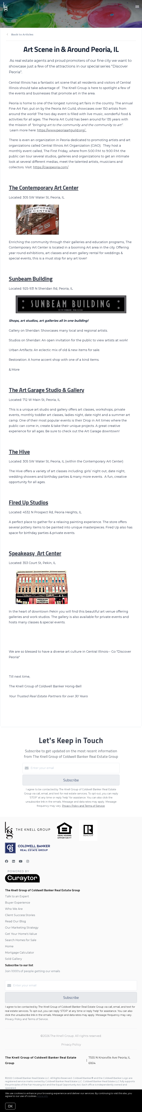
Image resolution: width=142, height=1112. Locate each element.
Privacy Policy (71, 1044)
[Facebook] (6, 861)
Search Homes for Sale (20, 940)
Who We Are (14, 909)
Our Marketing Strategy (21, 927)
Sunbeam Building (30, 278)
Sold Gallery (13, 959)
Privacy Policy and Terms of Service (83, 805)
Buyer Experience (17, 902)
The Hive (19, 451)
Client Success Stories (20, 915)
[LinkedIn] (13, 861)
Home (9, 946)
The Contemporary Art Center (43, 187)
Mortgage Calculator (19, 952)
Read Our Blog (15, 921)
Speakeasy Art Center (35, 553)
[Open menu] (137, 7)
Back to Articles (22, 34)
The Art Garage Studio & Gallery (46, 389)
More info (42, 1096)
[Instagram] (27, 861)
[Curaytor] (22, 881)
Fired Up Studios (28, 502)
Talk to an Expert (17, 896)
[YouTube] (20, 861)
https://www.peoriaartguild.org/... (61, 130)
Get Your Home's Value (21, 934)
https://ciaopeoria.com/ (50, 167)
